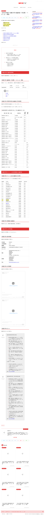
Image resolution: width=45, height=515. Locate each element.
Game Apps (29, 7)
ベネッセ (7, 94)
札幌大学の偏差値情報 (9, 53)
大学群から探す (16, 7)
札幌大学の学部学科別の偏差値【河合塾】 (13, 55)
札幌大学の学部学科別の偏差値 (8, 34)
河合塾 (7, 93)
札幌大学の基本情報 (6, 37)
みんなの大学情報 (11, 371)
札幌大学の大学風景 (6, 38)
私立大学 (3, 425)
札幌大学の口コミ (6, 40)
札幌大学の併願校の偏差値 (11, 60)
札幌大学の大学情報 (9, 62)
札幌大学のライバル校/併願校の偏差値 (12, 57)
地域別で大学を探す (23, 7)
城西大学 (7, 203)
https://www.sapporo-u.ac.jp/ (14, 262)
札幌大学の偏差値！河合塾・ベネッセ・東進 (14, 54)
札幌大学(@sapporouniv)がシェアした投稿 (8, 297)
